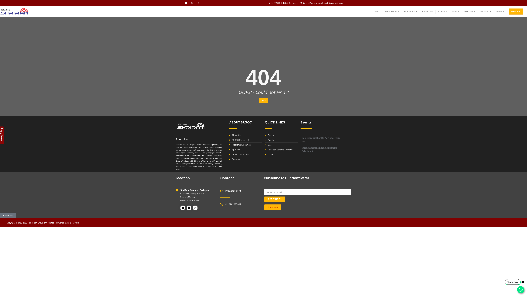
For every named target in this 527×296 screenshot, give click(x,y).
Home (263, 100)
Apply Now (516, 11)
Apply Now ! (2, 135)
